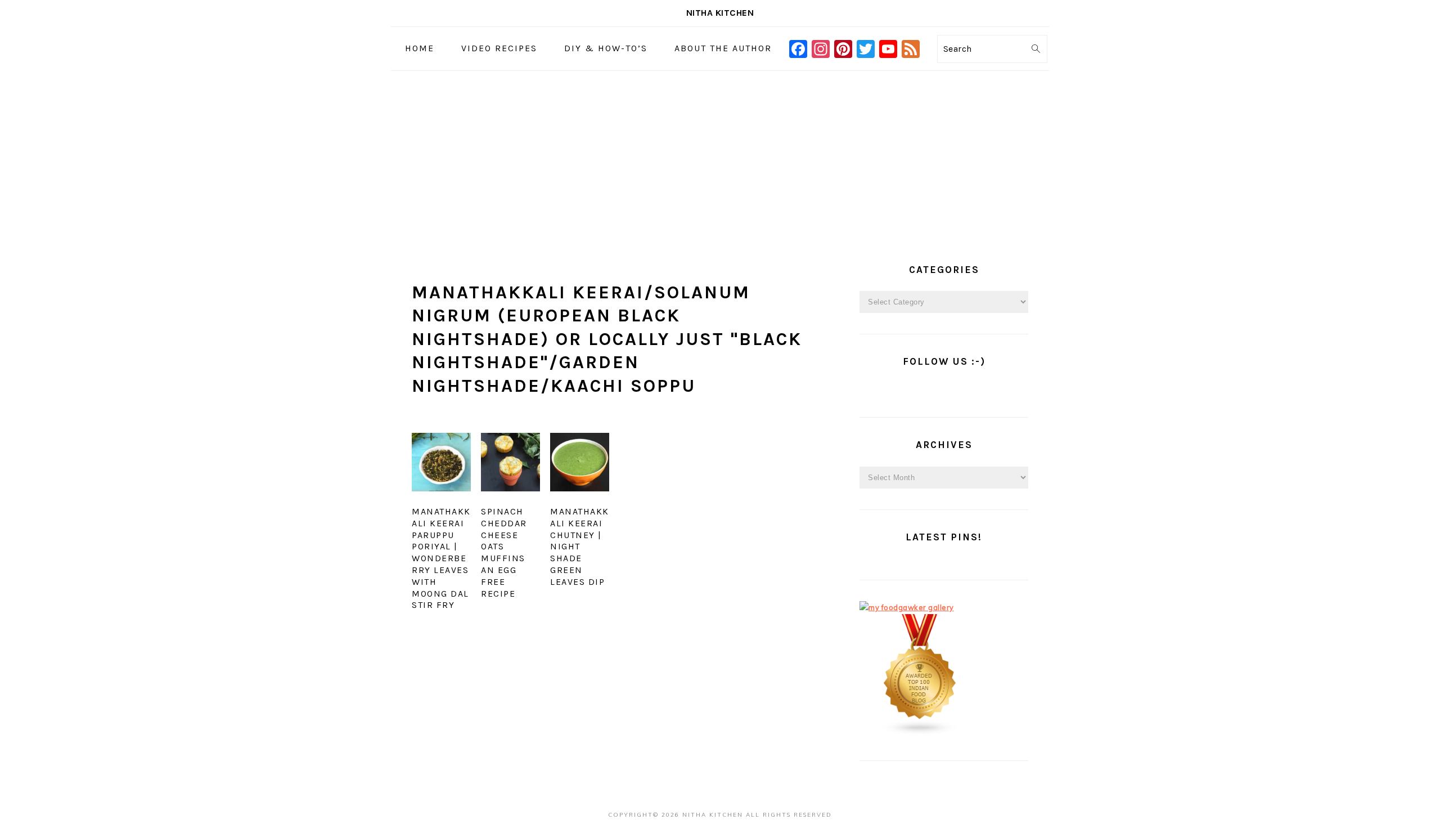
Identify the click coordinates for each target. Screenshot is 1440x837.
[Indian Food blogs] (920, 732)
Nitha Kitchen (720, 12)
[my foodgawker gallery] (907, 607)
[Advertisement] (720, 155)
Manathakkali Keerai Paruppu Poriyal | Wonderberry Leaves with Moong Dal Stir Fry (441, 558)
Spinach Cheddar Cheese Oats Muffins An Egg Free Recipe (504, 552)
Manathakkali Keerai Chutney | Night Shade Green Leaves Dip (579, 546)
